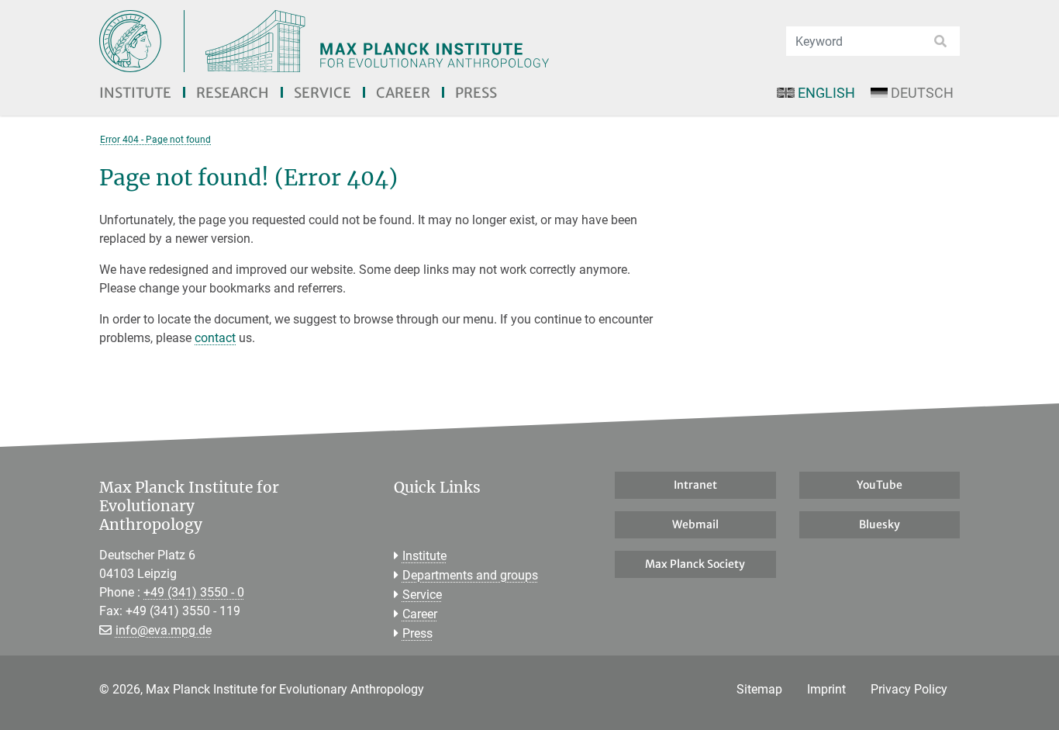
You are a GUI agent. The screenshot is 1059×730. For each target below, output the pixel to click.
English (826, 93)
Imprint (826, 689)
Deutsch (922, 93)
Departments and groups (470, 575)
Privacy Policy (909, 689)
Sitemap (759, 689)
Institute (135, 93)
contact (215, 337)
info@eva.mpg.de (164, 630)
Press (476, 93)
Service (322, 93)
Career (403, 93)
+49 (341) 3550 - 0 (193, 592)
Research (232, 93)
